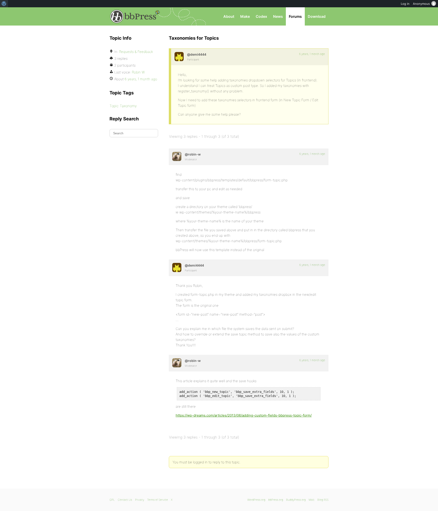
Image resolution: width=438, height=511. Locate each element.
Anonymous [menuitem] (421, 3)
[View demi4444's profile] (179, 56)
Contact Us (125, 499)
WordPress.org (256, 499)
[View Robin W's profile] (176, 156)
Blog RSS (322, 499)
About (228, 16)
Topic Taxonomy (123, 106)
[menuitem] (4, 3)
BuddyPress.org (296, 499)
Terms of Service (157, 499)
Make (245, 16)
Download (317, 16)
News (278, 16)
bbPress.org (133, 16)
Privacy (139, 499)
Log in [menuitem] (405, 3)
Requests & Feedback (136, 51)
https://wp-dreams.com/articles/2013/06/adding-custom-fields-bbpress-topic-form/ (244, 415)
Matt (311, 499)
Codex (261, 16)
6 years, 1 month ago (312, 54)
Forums (295, 16)
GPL (112, 499)
